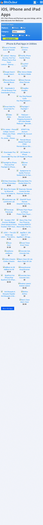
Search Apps (10, 39)
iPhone (16, 28)
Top (29, 35)
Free (15, 35)
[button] (7, 308)
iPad (23, 28)
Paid (22, 35)
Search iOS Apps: (8, 24)
